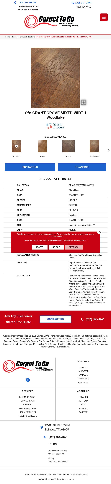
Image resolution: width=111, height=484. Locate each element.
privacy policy (42, 240)
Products (31, 37)
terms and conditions (62, 240)
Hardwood (23, 37)
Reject (56, 247)
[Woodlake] (17, 146)
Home (7, 37)
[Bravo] (43, 146)
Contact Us (30, 167)
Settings (74, 247)
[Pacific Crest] (94, 146)
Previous (2, 146)
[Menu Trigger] (104, 17)
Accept (39, 247)
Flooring (14, 37)
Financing (82, 167)
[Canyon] (68, 146)
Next (109, 146)
